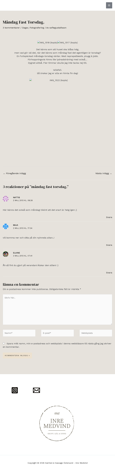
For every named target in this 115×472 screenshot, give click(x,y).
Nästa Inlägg (104, 173)
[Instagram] (14, 390)
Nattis (16, 197)
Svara (109, 217)
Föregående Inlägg (14, 173)
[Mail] (36, 390)
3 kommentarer (11, 27)
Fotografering (37, 27)
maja (15, 225)
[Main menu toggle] (109, 5)
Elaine (16, 253)
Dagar (25, 27)
